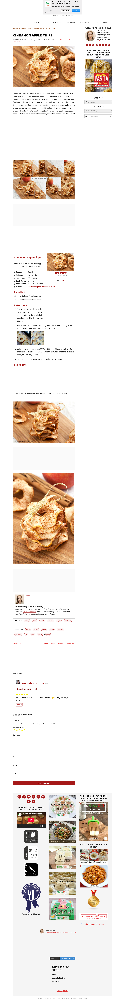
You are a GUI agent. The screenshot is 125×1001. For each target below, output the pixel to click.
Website (16, 774)
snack (48, 634)
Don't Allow (65, 10)
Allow (75, 10)
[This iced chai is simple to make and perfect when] (68, 953)
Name (15, 757)
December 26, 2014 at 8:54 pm (29, 689)
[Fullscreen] (43, 826)
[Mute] (40, 826)
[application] (31, 820)
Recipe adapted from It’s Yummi (41, 286)
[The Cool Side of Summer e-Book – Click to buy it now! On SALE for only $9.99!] (93, 840)
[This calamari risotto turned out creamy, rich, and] (45, 946)
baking (52, 629)
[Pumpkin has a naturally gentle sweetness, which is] (56, 946)
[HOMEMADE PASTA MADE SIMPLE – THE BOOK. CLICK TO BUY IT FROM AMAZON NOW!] (98, 93)
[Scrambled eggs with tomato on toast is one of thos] (80, 939)
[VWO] (52, 12)
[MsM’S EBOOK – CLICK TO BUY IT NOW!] (94, 887)
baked (44, 629)
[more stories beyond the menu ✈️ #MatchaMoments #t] (45, 953)
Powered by (47, 12)
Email (15, 765)
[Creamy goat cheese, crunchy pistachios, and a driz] (56, 939)
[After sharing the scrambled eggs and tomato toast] (68, 939)
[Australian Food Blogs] (94, 909)
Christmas (60, 629)
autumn (36, 629)
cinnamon (18, 634)
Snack (42, 621)
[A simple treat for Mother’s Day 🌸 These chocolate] (56, 953)
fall (26, 634)
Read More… (100, 41)
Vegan (59, 621)
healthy (40, 634)
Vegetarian (68, 621)
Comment (17, 735)
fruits (32, 634)
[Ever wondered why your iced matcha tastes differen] (80, 953)
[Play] (19, 826)
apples (28, 629)
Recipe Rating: (18, 727)
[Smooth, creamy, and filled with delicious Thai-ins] (68, 946)
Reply (19, 705)
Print (61, 280)
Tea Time (50, 621)
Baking (27, 621)
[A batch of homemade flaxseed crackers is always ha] (45, 939)
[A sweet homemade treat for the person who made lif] (80, 946)
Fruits (34, 621)
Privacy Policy (62, 990)
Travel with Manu (29, 611)
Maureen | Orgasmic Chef (33, 683)
